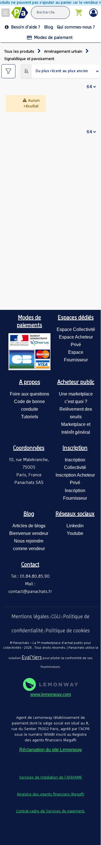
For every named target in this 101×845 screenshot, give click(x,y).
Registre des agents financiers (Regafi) (50, 794)
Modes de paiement (53, 37)
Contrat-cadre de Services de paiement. (50, 811)
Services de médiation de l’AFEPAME (50, 777)
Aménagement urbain (63, 52)
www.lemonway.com (50, 694)
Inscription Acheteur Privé (75, 479)
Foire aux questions (29, 394)
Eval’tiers (32, 657)
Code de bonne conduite (29, 405)
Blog (48, 27)
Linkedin (75, 525)
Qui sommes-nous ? (76, 27)
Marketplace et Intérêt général (75, 428)
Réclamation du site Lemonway (50, 749)
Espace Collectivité (76, 329)
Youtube (75, 533)
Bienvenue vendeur (28, 533)
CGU (56, 616)
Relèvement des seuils (75, 413)
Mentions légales (30, 616)
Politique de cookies (67, 630)
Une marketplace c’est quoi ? (76, 398)
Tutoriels (29, 416)
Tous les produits (19, 52)
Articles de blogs (28, 525)
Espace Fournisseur (76, 356)
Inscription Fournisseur (75, 494)
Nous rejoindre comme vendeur (29, 545)
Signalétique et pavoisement (29, 59)
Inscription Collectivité (75, 463)
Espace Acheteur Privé (76, 341)
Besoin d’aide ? (25, 27)
